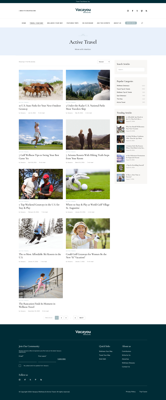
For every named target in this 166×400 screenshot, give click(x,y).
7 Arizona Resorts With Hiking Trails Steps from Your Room (87, 156)
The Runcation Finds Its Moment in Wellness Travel (37, 305)
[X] (137, 11)
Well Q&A (102, 359)
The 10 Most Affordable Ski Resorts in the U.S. (40, 256)
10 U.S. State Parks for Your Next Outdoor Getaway (40, 107)
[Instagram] (128, 11)
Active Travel (24, 102)
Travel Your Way (104, 355)
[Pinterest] (142, 11)
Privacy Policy (131, 392)
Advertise (125, 359)
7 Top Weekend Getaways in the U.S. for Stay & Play (39, 206)
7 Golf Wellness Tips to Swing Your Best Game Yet (39, 156)
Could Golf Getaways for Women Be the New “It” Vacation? (86, 256)
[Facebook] (132, 11)
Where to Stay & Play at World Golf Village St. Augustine (88, 206)
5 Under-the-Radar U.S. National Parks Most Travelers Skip (85, 107)
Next (82, 318)
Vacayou (23, 113)
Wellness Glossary (128, 363)
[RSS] (146, 11)
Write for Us (126, 355)
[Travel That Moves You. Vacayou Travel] (83, 332)
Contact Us (126, 367)
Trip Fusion (143, 392)
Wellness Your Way (105, 351)
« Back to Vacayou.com (27, 10)
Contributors (126, 351)
